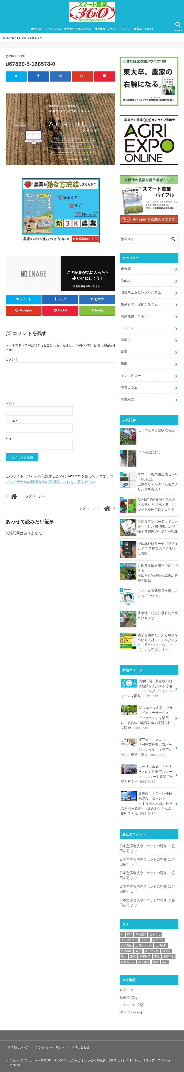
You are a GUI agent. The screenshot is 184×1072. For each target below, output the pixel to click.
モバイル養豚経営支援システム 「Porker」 (158, 593)
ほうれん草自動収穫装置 (156, 430)
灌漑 (133, 956)
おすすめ (154, 934)
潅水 (123, 956)
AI (122, 934)
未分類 (126, 268)
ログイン (126, 990)
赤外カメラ (127, 962)
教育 (138, 950)
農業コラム (129, 387)
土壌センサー (144, 945)
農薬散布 (143, 962)
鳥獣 (124, 363)
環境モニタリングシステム (46, 28)
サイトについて (17, 1047)
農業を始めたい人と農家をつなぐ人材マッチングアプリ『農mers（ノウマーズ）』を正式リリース (158, 642)
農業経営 (127, 399)
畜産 (124, 352)
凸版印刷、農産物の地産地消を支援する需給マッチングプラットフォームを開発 (146, 688)
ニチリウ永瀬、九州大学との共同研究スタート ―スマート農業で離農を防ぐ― (147, 774)
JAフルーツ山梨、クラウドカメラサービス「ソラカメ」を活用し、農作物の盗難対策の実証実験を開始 (147, 718)
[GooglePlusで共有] (82, 76)
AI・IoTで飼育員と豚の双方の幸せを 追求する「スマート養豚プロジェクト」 (158, 504)
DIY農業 (141, 934)
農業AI (138, 28)
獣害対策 (145, 956)
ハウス (145, 939)
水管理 (166, 950)
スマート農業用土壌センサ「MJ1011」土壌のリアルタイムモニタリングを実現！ (158, 481)
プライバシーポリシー (49, 1047)
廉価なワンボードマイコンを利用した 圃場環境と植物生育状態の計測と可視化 (158, 526)
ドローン (126, 28)
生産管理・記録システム (77, 28)
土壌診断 (126, 950)
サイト (10, 438)
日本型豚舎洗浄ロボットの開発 (143, 846)
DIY (129, 934)
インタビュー (131, 375)
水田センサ (151, 950)
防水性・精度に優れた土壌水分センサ (158, 615)
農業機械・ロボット (106, 28)
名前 (10, 403)
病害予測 (168, 956)
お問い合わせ (80, 1047)
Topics (149, 28)
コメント (12, 359)
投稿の (129, 997)
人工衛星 (126, 945)
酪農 (155, 962)
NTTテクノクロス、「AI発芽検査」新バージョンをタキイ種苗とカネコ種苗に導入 (146, 747)
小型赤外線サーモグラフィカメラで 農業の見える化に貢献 (158, 548)
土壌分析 (161, 945)
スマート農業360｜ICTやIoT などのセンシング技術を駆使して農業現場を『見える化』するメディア (94, 1060)
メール (11, 421)
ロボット (158, 939)
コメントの (132, 1005)
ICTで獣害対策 (149, 452)
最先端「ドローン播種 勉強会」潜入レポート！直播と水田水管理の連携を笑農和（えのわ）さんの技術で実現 (146, 803)
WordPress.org (131, 1012)
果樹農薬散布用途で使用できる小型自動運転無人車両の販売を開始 (158, 573)
